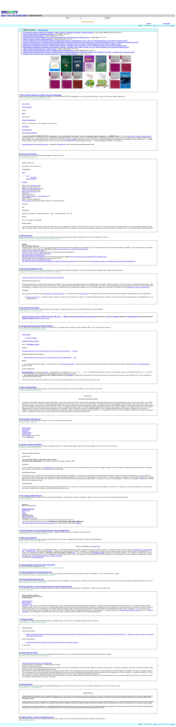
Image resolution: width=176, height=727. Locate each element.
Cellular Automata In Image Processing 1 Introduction (38, 565)
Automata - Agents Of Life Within (31, 444)
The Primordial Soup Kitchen (30, 307)
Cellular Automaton (27, 619)
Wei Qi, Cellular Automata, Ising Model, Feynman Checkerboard (41, 95)
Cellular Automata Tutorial (29, 652)
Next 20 (172, 25)
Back (154, 25)
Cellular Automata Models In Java (31, 269)
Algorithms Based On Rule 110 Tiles (32, 579)
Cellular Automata (26, 235)
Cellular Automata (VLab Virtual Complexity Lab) (36, 572)
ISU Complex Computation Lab (31, 419)
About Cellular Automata (28, 387)
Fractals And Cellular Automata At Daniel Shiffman (37, 326)
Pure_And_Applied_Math (17, 15)
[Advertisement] (88, 5)
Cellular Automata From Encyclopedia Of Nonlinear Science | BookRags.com (45, 530)
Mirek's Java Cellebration (29, 538)
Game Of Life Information (29, 154)
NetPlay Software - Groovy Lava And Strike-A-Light (38, 717)
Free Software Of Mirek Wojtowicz (31, 495)
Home (3, 15)
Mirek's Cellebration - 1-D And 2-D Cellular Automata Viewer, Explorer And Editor (46, 586)
